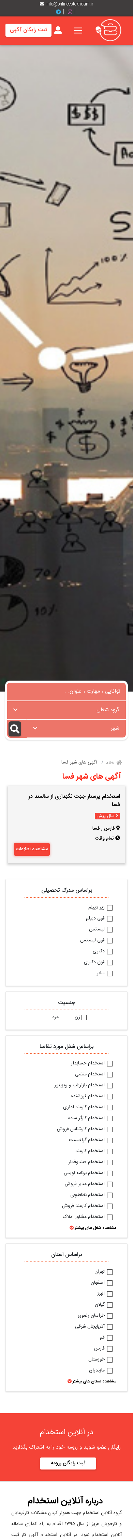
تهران (100, 1272)
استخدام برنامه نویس (85, 1173)
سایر (101, 973)
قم (103, 1338)
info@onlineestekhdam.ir (69, 4)
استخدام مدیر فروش (85, 1184)
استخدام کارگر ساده (87, 1118)
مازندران (97, 1371)
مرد (55, 1017)
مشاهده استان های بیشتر (94, 1381)
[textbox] (66, 708)
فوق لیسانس (93, 940)
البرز (101, 1294)
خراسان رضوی (92, 1316)
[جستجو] (17, 729)
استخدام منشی (90, 1074)
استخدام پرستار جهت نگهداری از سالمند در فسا (74, 800)
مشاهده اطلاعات (32, 849)
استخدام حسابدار (88, 1064)
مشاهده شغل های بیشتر (95, 1227)
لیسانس (97, 930)
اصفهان (98, 1283)
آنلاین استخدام (56, 1501)
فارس (100, 1349)
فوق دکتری (95, 962)
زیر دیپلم (97, 908)
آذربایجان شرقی (90, 1327)
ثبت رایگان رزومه (68, 1463)
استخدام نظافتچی (88, 1195)
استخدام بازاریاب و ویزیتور (80, 1085)
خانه (110, 763)
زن (77, 1017)
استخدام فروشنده (88, 1096)
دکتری (99, 951)
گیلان (100, 1305)
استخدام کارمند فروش (84, 1206)
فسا (96, 829)
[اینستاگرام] (72, 12)
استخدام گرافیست (87, 1140)
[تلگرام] (61, 12)
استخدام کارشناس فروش (81, 1129)
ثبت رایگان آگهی (28, 30)
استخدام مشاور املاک (84, 1217)
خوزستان (97, 1360)
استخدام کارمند (90, 1151)
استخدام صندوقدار (87, 1162)
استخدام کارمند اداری (84, 1107)
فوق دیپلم (96, 919)
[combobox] (66, 710)
